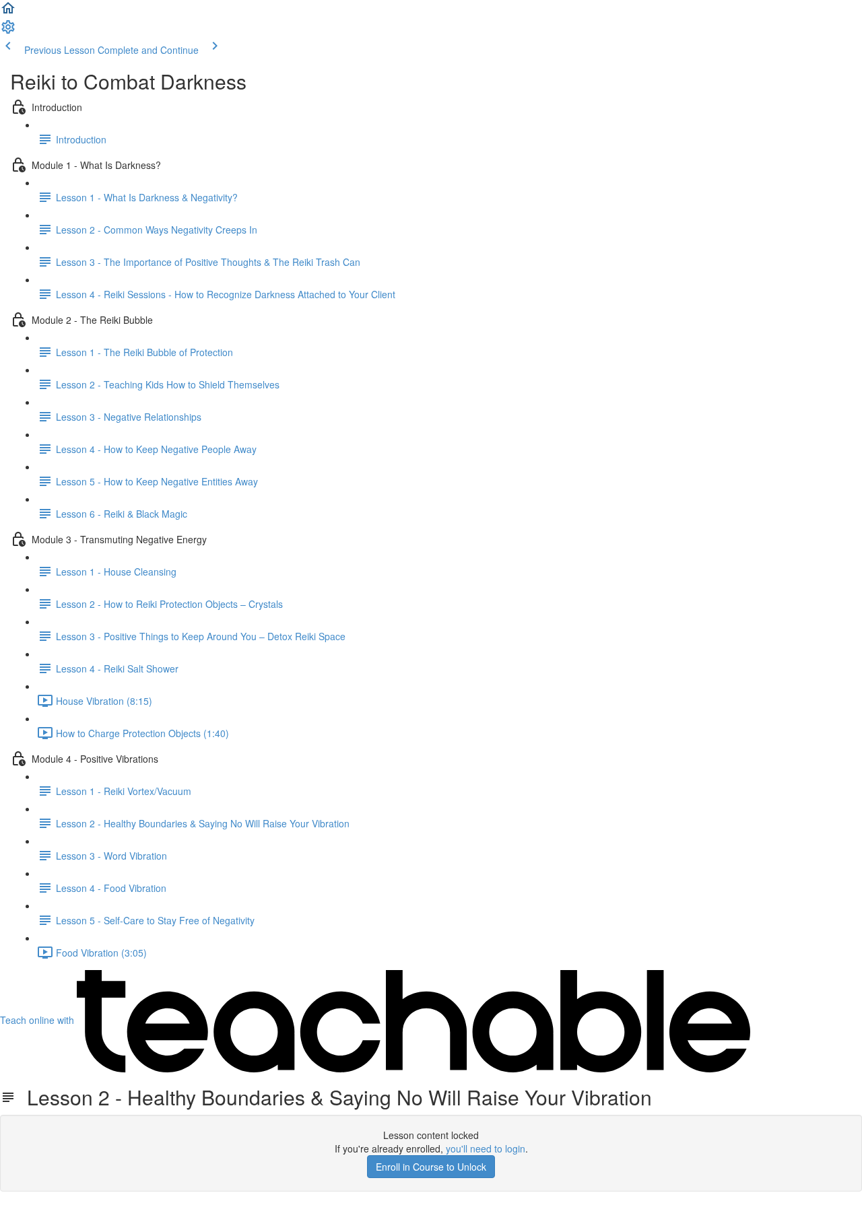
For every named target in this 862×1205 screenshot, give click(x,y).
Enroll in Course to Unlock (431, 1166)
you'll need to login (485, 1148)
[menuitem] (8, 31)
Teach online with (38, 1020)
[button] (8, 12)
